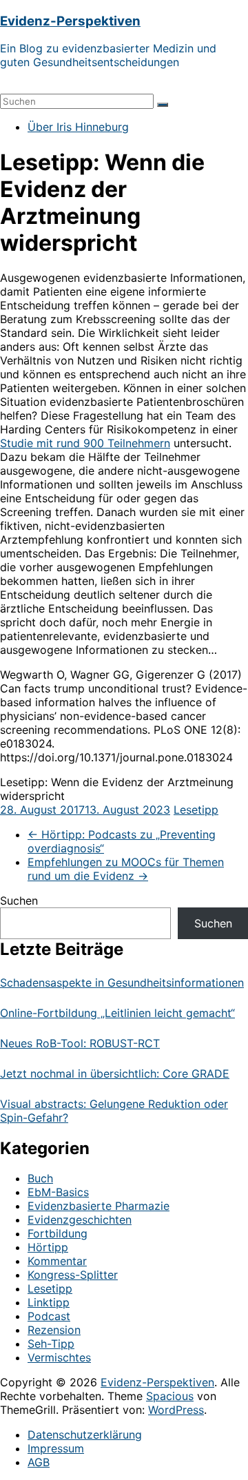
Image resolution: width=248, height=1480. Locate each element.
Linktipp (49, 1302)
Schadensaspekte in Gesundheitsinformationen (122, 982)
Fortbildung (57, 1233)
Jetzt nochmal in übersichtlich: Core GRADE (114, 1073)
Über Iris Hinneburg (78, 127)
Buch (40, 1178)
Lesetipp (196, 809)
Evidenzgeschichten (80, 1219)
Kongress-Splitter (73, 1275)
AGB (39, 1462)
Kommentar (57, 1261)
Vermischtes (59, 1357)
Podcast (49, 1316)
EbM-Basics (58, 1192)
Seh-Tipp (51, 1343)
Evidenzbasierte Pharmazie (98, 1206)
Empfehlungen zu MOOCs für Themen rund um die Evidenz (126, 869)
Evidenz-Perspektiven (70, 21)
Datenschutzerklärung (85, 1434)
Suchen (19, 900)
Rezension (54, 1330)
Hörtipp (48, 1247)
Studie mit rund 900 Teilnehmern (85, 443)
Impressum (56, 1448)
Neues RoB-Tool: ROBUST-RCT (80, 1043)
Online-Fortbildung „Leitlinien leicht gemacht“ (117, 1013)
